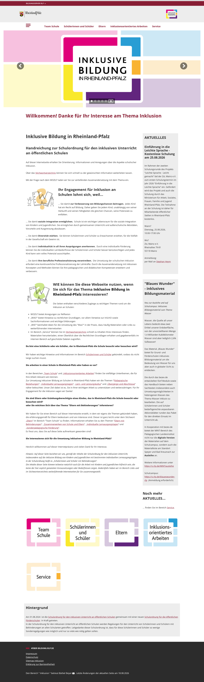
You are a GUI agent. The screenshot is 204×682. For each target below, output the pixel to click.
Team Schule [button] (51, 26)
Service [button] (156, 26)
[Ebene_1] (43, 532)
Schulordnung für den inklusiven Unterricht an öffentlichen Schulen (81, 616)
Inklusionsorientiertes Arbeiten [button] (128, 26)
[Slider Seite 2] (95, 101)
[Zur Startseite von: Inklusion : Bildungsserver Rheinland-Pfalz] (30, 13)
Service (170, 507)
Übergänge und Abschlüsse (121, 384)
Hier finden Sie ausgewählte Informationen (54, 125)
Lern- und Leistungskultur (88, 384)
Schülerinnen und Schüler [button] (79, 26)
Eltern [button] (102, 26)
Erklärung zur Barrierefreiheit (40, 664)
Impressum (31, 653)
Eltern (29, 420)
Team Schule (50, 373)
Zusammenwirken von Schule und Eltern (64, 424)
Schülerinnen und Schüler (99, 354)
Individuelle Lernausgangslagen (57, 384)
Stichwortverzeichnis (45, 172)
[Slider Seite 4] (102, 101)
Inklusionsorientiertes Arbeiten (79, 373)
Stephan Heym (163, 261)
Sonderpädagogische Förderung (42, 427)
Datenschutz (32, 657)
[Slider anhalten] (110, 101)
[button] (28, 25)
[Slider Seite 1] (92, 101)
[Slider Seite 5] (106, 101)
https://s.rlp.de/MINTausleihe (159, 466)
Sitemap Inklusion (35, 660)
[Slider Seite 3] (99, 101)
